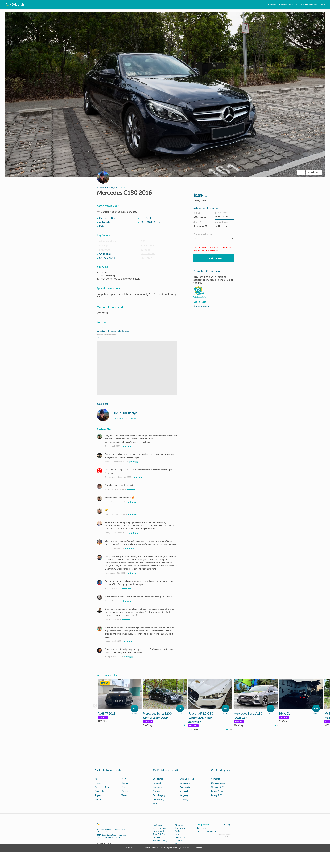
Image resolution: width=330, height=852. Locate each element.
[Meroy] (99, 650)
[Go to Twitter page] (224, 824)
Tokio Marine (203, 828)
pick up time (221, 212)
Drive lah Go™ (159, 837)
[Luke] (99, 498)
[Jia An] (99, 486)
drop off (197, 222)
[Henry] (99, 628)
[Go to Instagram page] (228, 824)
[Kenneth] (99, 542)
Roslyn (112, 187)
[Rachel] (99, 455)
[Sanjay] (99, 523)
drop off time (221, 222)
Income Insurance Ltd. (207, 831)
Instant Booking (160, 840)
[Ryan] (99, 582)
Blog (177, 843)
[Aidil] (99, 610)
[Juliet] (99, 597)
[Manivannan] (99, 557)
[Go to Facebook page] (220, 824)
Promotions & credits (203, 234)
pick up (197, 213)
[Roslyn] (103, 415)
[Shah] (99, 436)
